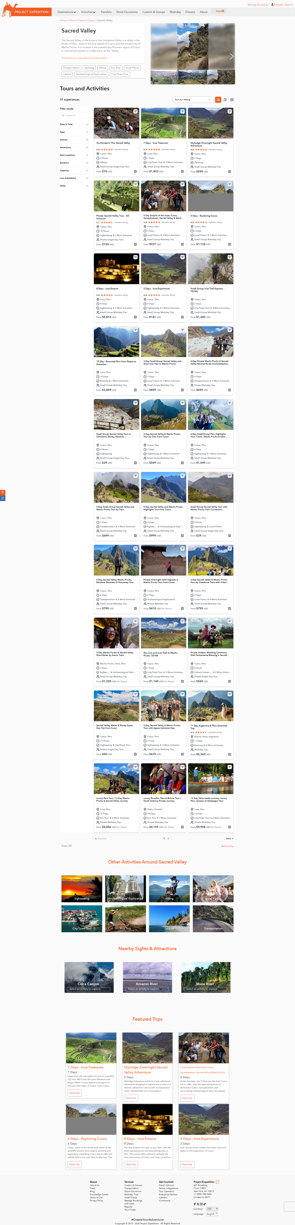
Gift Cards (129, 1203)
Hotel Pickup (130, 1197)
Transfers (106, 12)
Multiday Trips (131, 1194)
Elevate (190, 12)
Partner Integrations (168, 1188)
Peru (73, 20)
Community (164, 1200)
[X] (198, 1204)
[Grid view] (218, 100)
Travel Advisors (166, 1185)
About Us (94, 1185)
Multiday (175, 12)
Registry (128, 1206)
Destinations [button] (65, 12)
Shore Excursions (127, 12)
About (204, 12)
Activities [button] (87, 12)
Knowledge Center (99, 1194)
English (210, 1214)
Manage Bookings (133, 1200)
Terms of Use (96, 1197)
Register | (279, 4)
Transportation (131, 1188)
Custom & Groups (153, 12)
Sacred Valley (104, 20)
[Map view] (225, 100)
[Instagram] (201, 1204)
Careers (163, 1197)
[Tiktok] (204, 1204)
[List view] (232, 100)
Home (64, 20)
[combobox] (212, 1214)
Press (92, 1188)
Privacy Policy (96, 1200)
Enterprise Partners (168, 1194)
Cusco (82, 20)
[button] (2, 492)
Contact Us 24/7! (202, 1197)
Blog (92, 1191)
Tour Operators (166, 1191)
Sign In (289, 4)
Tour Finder (130, 1209)
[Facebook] (195, 1204)
